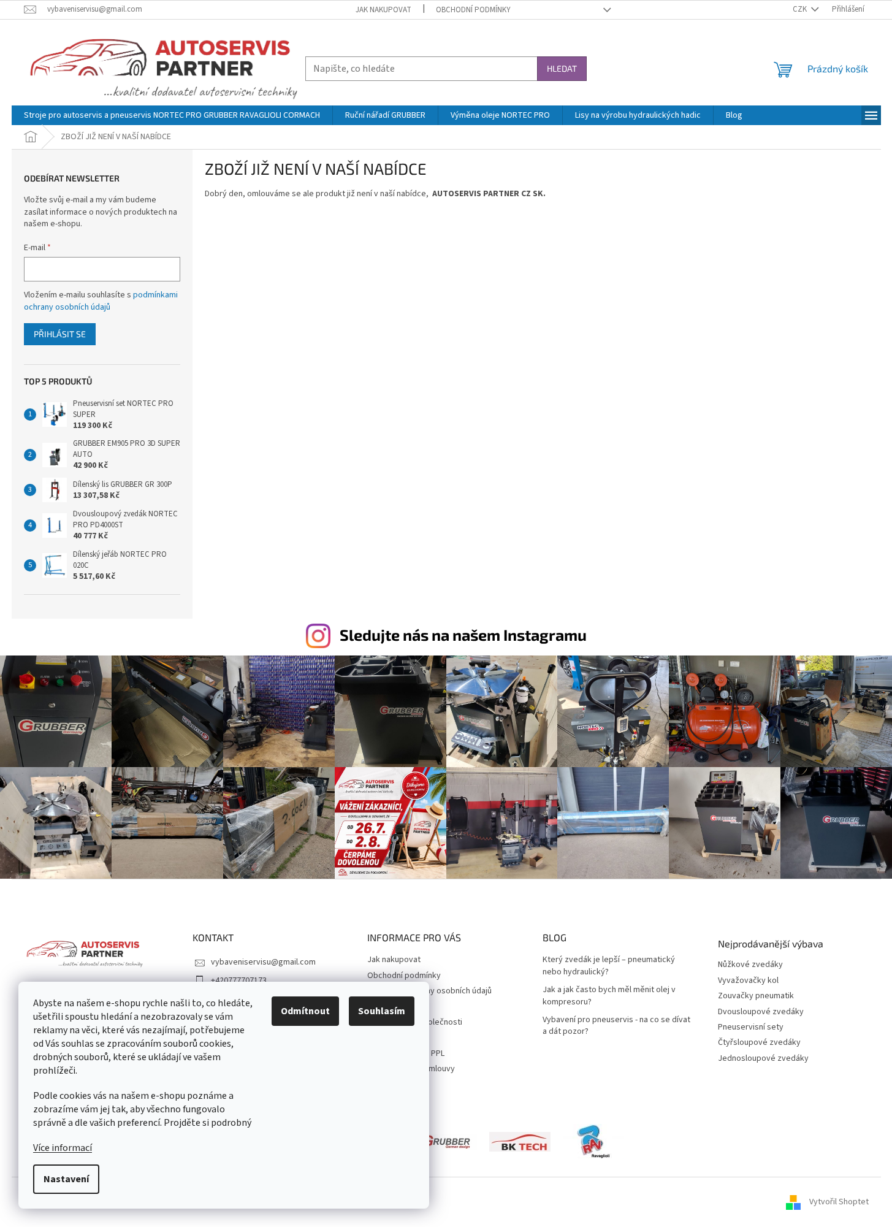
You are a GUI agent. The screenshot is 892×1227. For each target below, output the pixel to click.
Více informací (62, 1148)
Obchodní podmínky (473, 9)
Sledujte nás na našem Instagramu (463, 634)
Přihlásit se (60, 334)
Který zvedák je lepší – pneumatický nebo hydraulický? (609, 965)
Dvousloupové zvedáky (761, 1012)
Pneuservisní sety (750, 1027)
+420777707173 (239, 980)
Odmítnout (305, 1011)
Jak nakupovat (383, 9)
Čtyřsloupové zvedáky (759, 1042)
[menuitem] (172, 115)
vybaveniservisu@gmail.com (263, 962)
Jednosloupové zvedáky (763, 1058)
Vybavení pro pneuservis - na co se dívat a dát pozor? (616, 1026)
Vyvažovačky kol (748, 980)
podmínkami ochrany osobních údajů (101, 301)
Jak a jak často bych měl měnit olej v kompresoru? (609, 995)
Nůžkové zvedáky (750, 964)
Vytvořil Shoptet (839, 1202)
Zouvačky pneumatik (756, 996)
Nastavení (66, 1179)
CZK (801, 9)
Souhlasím (381, 1011)
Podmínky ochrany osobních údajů (429, 991)
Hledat (562, 68)
